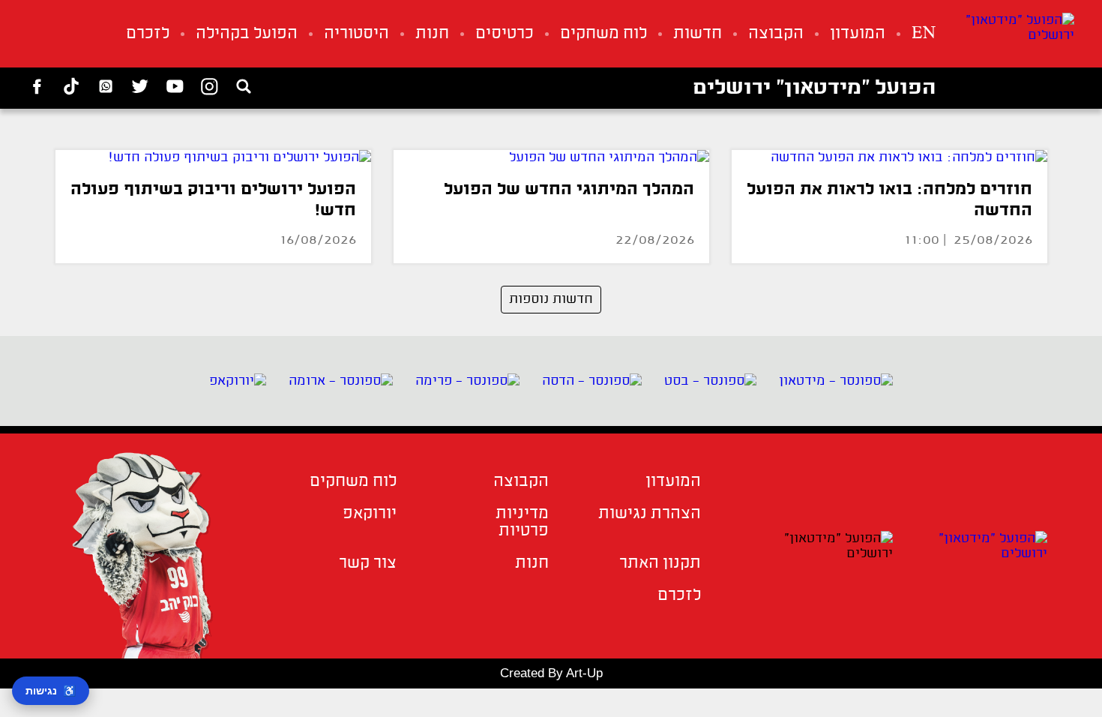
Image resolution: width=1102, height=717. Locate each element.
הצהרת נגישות (649, 514)
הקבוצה (776, 34)
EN (924, 34)
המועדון (857, 34)
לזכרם (147, 34)
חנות (432, 34)
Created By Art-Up (551, 673)
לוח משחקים (603, 34)
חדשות (697, 34)
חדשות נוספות (551, 299)
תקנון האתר (660, 563)
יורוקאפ (370, 514)
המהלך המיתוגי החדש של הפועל (569, 190)
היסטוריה (356, 34)
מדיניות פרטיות (522, 523)
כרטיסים (504, 34)
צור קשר (368, 563)
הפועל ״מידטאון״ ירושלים (814, 88)
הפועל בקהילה (247, 34)
